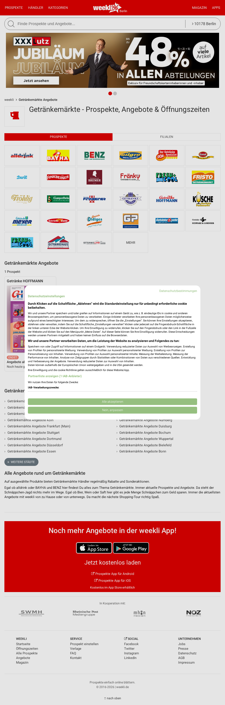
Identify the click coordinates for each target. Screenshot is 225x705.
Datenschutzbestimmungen (178, 291)
